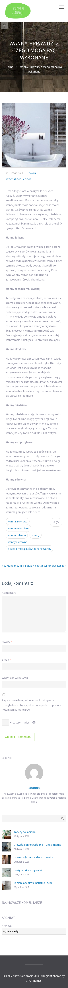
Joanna (31, 173)
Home (9, 67)
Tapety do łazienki (25, 832)
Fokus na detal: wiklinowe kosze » (45, 565)
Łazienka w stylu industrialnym (33, 883)
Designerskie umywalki (28, 870)
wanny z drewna (17, 542)
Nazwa (7, 641)
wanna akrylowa (18, 521)
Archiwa (7, 925)
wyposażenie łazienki (18, 179)
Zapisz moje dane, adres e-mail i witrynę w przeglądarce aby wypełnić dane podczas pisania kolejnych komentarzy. (31, 704)
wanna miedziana (18, 528)
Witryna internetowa (15, 677)
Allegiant (46, 976)
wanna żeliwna (17, 535)
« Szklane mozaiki (13, 565)
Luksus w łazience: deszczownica (33, 857)
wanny (36, 535)
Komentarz (9, 592)
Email (6, 659)
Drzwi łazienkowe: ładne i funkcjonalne (37, 844)
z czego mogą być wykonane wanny (29, 548)
